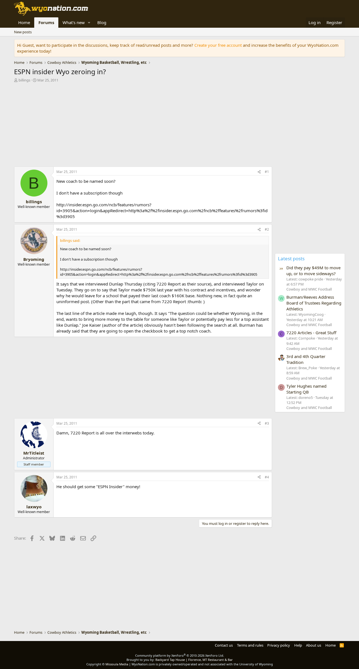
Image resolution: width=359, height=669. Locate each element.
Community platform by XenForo (179, 655)
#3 (267, 423)
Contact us (224, 645)
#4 (267, 477)
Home (24, 22)
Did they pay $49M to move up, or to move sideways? (313, 270)
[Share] (259, 172)
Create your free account (218, 45)
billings (24, 80)
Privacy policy (278, 645)
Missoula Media (116, 664)
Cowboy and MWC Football (309, 289)
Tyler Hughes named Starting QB (306, 389)
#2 (267, 229)
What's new (74, 22)
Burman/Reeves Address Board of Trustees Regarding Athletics (313, 303)
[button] (89, 22)
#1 (267, 171)
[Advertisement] (143, 126)
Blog (101, 22)
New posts (23, 31)
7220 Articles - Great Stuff (311, 332)
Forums (46, 22)
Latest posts (291, 258)
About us (313, 645)
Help (298, 645)
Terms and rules (250, 645)
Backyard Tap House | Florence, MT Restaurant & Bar (194, 660)
